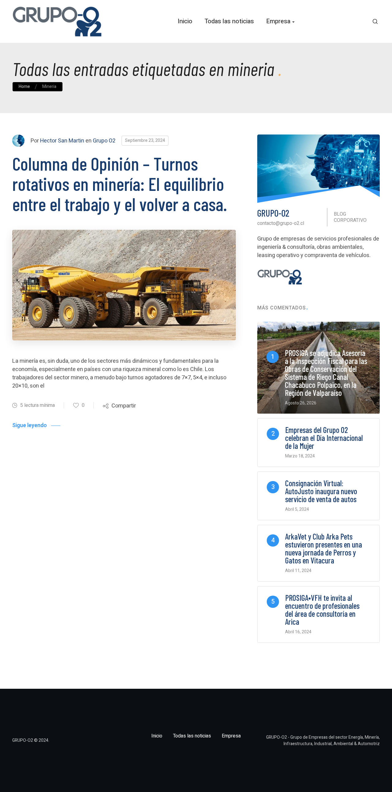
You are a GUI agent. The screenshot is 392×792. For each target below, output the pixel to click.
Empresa (278, 21)
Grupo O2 (104, 141)
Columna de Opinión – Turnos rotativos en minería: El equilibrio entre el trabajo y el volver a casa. (119, 183)
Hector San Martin (62, 141)
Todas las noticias (229, 21)
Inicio (185, 21)
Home (24, 86)
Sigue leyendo (29, 425)
